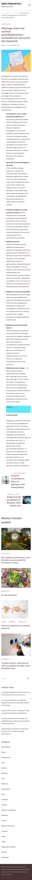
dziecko (4, 768)
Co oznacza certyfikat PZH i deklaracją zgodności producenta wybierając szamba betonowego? (15, 703)
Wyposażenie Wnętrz (8, 847)
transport (4, 831)
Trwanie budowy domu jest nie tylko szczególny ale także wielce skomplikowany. (15, 666)
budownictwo (6, 757)
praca (3, 794)
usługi (3, 842)
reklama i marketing (8, 810)
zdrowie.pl (5, 24)
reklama (4, 805)
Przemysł (4, 799)
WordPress (8, 874)
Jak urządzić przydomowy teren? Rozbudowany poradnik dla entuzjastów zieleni (15, 560)
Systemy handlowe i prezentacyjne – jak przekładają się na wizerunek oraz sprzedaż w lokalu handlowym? (15, 721)
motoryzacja (5, 789)
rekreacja (4, 815)
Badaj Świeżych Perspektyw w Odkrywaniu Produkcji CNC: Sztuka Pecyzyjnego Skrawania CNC (15, 731)
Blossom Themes (16, 872)
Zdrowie (12, 622)
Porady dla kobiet (9, 595)
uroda (3, 622)
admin (3, 45)
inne (2, 778)
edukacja (4, 773)
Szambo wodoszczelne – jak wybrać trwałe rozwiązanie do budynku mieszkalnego (15, 712)
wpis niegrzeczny (11, 3)
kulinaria (4, 784)
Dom (3, 763)
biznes (3, 752)
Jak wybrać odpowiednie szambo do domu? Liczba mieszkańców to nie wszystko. (15, 694)
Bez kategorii (6, 747)
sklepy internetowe (8, 826)
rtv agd (3, 821)
